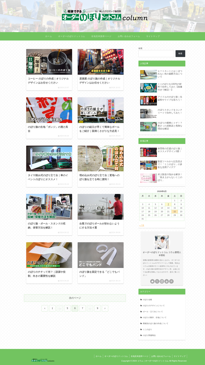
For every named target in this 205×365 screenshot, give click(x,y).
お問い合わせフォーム (161, 356)
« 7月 (141, 225)
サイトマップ (179, 356)
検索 (140, 48)
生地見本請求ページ (139, 356)
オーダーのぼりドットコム (116, 356)
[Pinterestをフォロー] (171, 281)
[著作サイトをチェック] (152, 281)
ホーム (99, 356)
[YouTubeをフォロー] (166, 281)
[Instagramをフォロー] (162, 281)
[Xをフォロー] (157, 281)
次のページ (75, 298)
